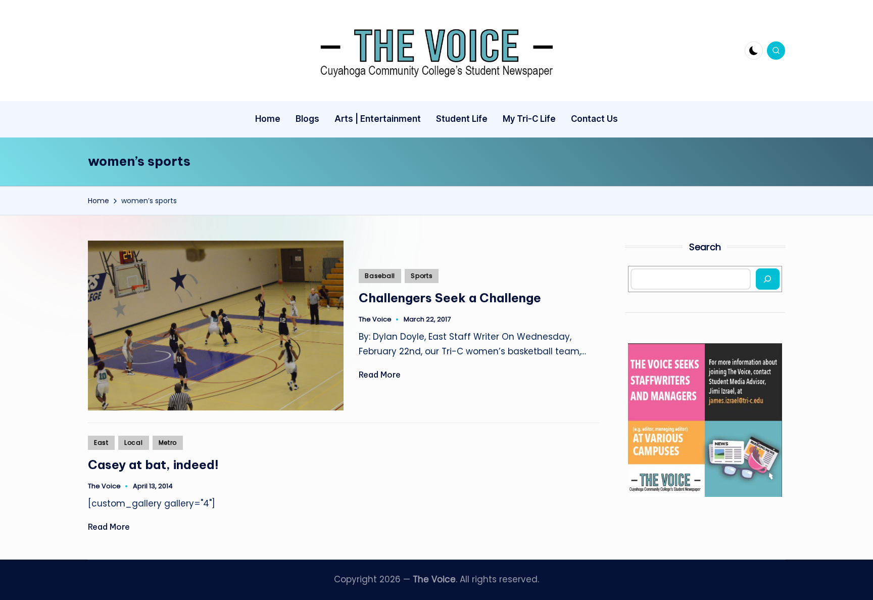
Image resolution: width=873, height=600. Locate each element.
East (101, 442)
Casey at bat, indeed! (153, 464)
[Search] (768, 279)
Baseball (380, 275)
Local (133, 442)
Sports (421, 275)
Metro (168, 442)
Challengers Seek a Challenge (450, 297)
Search (705, 247)
